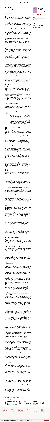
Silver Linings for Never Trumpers (37, 21)
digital (12, 397)
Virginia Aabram (42, 402)
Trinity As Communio (37, 23)
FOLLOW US (43, 409)
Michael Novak (7, 11)
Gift (3, 411)
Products (35, 411)
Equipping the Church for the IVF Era (11, 402)
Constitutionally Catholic (38, 25)
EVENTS (27, 409)
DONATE (5, 3)
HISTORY (12, 410)
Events (27, 410)
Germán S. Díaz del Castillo (36, 402)
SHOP (35, 409)
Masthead (12, 411)
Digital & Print (5, 410)
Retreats (27, 411)
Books (35, 412)
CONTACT (19, 409)
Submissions (20, 412)
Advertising (12, 412)
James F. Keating (21, 402)
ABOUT (12, 409)
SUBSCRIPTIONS (5, 409)
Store (35, 410)
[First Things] (25, 2)
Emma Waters (6, 403)
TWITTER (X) (42, 411)
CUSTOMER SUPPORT (20, 411)
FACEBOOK (42, 410)
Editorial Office (20, 410)
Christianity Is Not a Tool (38, 401)
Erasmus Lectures (28, 412)
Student (4, 412)
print (15, 397)
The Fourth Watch (22, 401)
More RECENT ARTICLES (36, 27)
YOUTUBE (42, 412)
